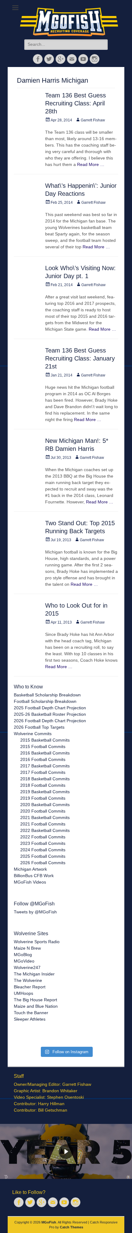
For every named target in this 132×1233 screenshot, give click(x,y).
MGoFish (48, 1222)
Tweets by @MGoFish (35, 911)
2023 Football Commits (42, 843)
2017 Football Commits (42, 772)
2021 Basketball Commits (45, 817)
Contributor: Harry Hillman (39, 1103)
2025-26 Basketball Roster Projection (50, 714)
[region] (66, 1151)
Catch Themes (71, 1227)
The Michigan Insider (34, 973)
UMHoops (23, 993)
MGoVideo (24, 961)
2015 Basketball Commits (45, 740)
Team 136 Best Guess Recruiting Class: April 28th (75, 103)
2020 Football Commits (42, 811)
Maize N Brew (27, 948)
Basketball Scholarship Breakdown (47, 694)
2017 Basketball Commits (45, 765)
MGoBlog (23, 954)
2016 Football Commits (42, 759)
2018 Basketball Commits (45, 778)
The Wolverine (28, 980)
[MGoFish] (69, 22)
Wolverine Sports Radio (37, 941)
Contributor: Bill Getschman (40, 1110)
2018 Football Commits (42, 785)
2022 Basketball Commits (45, 830)
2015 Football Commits (42, 746)
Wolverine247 (27, 967)
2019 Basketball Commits (45, 791)
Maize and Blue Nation (36, 1006)
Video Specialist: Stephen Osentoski (49, 1097)
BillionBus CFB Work (34, 875)
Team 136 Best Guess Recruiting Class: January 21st (80, 358)
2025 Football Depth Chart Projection (50, 707)
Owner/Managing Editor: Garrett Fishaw (52, 1084)
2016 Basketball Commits (45, 752)
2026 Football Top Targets (39, 727)
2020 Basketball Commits (45, 804)
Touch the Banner (31, 1012)
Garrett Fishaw (93, 120)
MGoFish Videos (30, 882)
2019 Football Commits (42, 798)
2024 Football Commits (42, 849)
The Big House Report (35, 999)
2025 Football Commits (42, 856)
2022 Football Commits (42, 836)
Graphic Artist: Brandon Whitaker (45, 1090)
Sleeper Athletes (29, 1019)
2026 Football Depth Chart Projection (50, 720)
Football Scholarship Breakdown (45, 701)
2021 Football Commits (42, 823)
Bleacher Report (29, 986)
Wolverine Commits (33, 733)
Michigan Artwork (30, 869)
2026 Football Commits (42, 862)
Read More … (90, 164)
